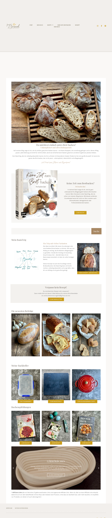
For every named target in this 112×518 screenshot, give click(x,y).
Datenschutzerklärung (21, 508)
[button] (13, 468)
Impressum (9, 508)
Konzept (77, 25)
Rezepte (49, 25)
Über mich (57, 27)
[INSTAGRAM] (98, 26)
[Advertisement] (56, 65)
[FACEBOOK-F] (101, 26)
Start (31, 25)
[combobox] (51, 231)
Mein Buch (40, 25)
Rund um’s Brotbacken (64, 25)
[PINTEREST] (105, 26)
